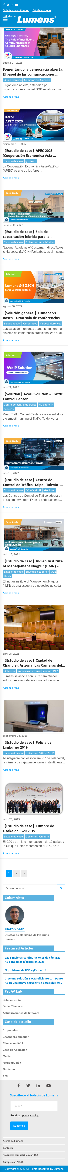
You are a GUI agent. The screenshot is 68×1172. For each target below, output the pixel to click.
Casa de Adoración (15, 1049)
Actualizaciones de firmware (21, 1012)
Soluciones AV (12, 323)
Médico (7, 1056)
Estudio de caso (13, 161)
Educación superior (37, 571)
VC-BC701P (46, 752)
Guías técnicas (13, 79)
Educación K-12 (13, 1043)
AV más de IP (34, 490)
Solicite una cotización (16, 10)
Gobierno (31, 242)
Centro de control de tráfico (20, 404)
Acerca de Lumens (13, 1141)
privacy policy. (30, 1115)
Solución (9, 409)
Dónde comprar (41, 10)
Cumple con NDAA (13, 1162)
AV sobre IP (46, 404)
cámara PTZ (50, 670)
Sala (5, 1075)
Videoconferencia (50, 323)
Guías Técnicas (13, 1006)
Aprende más (11, 96)
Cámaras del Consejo (37, 79)
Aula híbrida (46, 242)
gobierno (31, 161)
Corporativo (30, 323)
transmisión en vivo (29, 670)
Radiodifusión (12, 1062)
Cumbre (44, 836)
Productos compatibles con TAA (20, 1155)
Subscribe (19, 1125)
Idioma (11, 16)
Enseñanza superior (16, 1036)
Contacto (8, 1148)
